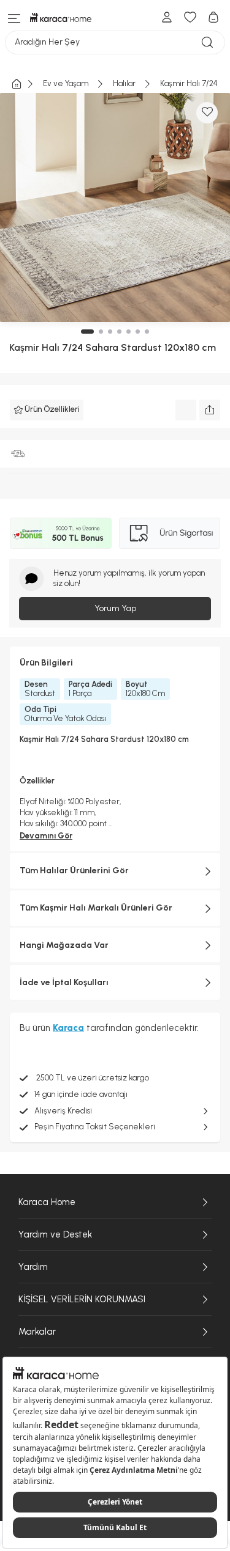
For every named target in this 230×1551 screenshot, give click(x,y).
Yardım (33, 1266)
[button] (87, 331)
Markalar (37, 1331)
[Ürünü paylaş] (209, 410)
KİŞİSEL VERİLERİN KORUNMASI (81, 1299)
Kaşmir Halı (34, 347)
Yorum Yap (115, 608)
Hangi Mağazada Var (64, 945)
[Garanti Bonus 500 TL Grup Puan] (61, 533)
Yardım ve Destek (55, 1234)
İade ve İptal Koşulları (64, 982)
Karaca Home (46, 1202)
